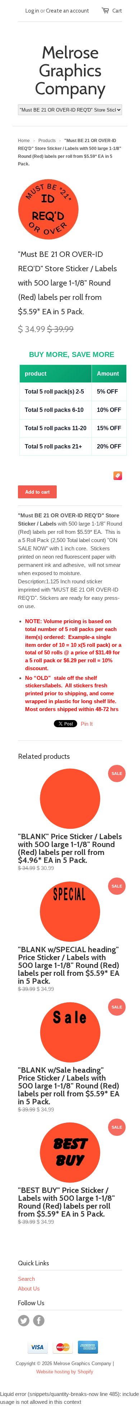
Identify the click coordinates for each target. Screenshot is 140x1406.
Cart (117, 11)
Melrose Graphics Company (70, 70)
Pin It (87, 724)
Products (47, 140)
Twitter (23, 1320)
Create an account (67, 11)
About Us (29, 1288)
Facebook (39, 1320)
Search (26, 1279)
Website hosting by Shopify (64, 1371)
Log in (32, 11)
